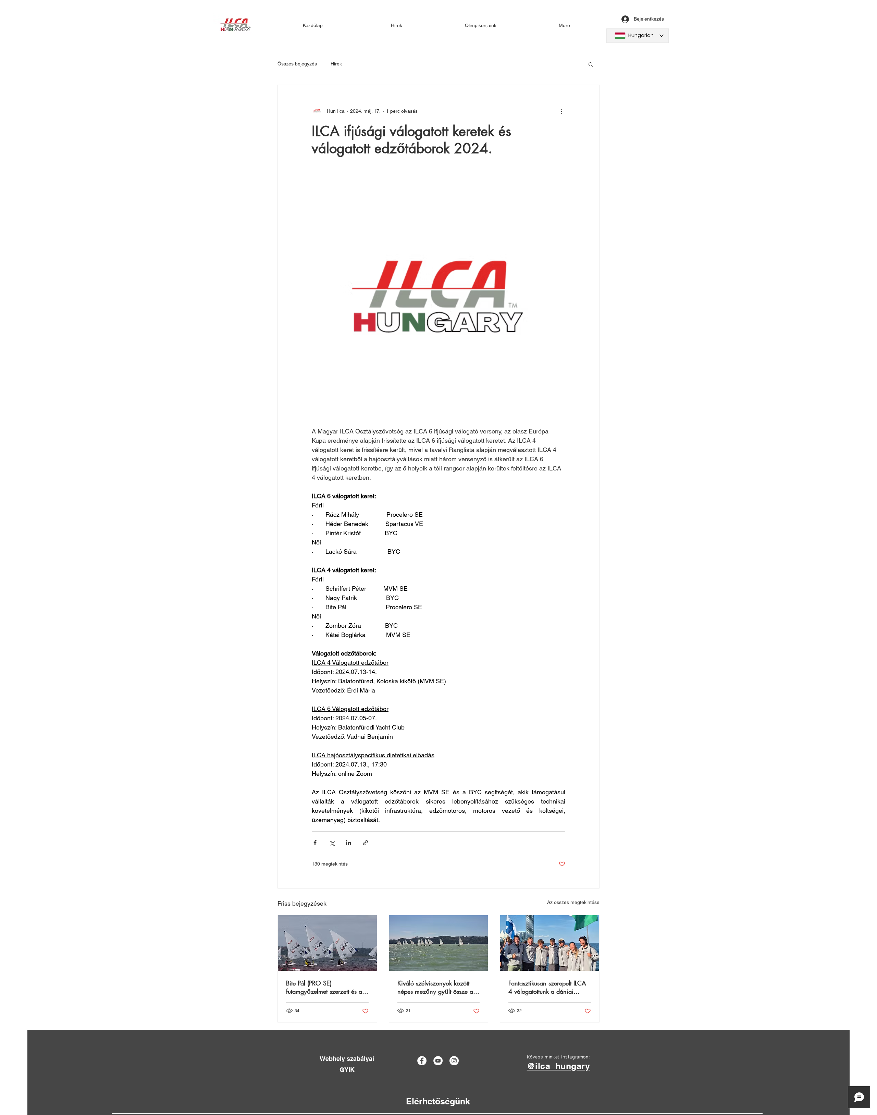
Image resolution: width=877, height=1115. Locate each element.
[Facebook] (422, 1060)
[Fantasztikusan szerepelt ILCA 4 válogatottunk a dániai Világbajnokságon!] (549, 943)
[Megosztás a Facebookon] (315, 843)
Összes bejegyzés (297, 63)
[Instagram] (454, 1060)
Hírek (336, 63)
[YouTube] (438, 1060)
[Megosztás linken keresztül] (365, 843)
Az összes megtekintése (573, 902)
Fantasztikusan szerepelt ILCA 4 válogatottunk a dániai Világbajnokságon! (547, 987)
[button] (591, 64)
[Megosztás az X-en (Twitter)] (332, 843)
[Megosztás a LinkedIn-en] (348, 843)
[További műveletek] (561, 111)
